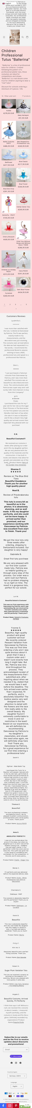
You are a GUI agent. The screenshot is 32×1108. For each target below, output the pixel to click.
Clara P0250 (23, 271)
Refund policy (23, 1101)
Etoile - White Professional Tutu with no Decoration (17, 879)
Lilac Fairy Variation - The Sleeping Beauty (18, 985)
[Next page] (16, 309)
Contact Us (25, 1106)
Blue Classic (23, 161)
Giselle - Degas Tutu (21, 860)
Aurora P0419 (21, 823)
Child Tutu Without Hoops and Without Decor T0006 (23, 243)
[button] (4, 37)
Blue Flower (23, 184)
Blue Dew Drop (8, 189)
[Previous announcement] (3, 14)
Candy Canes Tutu (23, 207)
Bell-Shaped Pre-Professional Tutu (23, 142)
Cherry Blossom (8, 237)
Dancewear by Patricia (15, 1099)
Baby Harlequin (23, 115)
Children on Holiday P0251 (9, 270)
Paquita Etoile (18, 1022)
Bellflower (8, 162)
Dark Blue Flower (23, 289)
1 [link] (4, 304)
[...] (9, 462)
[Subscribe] (26, 1049)
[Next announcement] (29, 14)
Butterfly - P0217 (8, 215)
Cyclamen (8, 293)
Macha (21, 935)
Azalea (8, 110)
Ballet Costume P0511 (8, 142)
